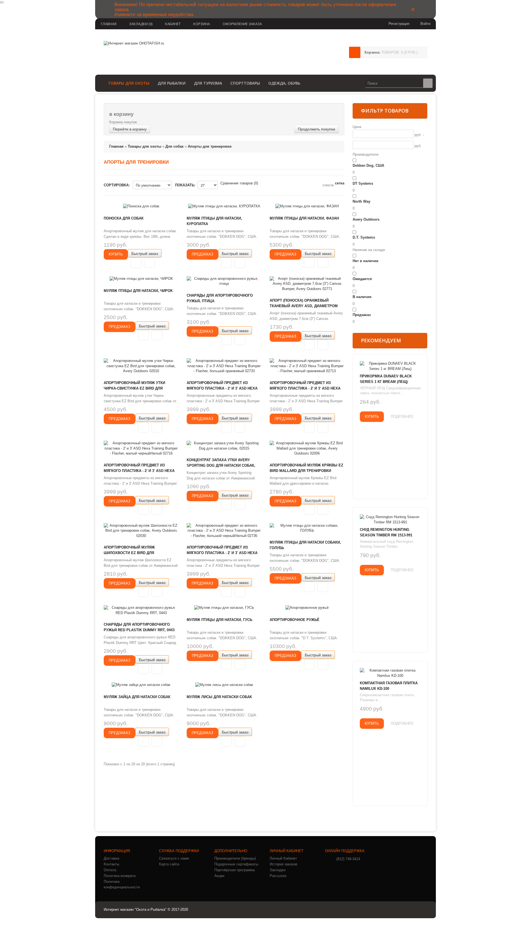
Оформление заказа (242, 23)
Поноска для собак (124, 218)
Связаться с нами (174, 858)
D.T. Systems (364, 237)
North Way (361, 201)
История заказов (283, 864)
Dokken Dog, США (368, 165)
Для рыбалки (172, 83)
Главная (108, 23)
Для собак (174, 146)
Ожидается (362, 279)
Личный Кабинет (283, 858)
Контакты (111, 864)
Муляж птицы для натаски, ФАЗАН (304, 218)
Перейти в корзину (130, 129)
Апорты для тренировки (209, 146)
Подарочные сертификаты (236, 864)
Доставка (111, 858)
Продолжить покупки (316, 129)
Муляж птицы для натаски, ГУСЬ (219, 620)
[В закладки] (136, 262)
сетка (339, 183)
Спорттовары (245, 83)
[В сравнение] (149, 262)
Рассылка (278, 876)
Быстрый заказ (144, 253)
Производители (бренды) (235, 858)
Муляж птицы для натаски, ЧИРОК (138, 291)
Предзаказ (362, 315)
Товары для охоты (128, 83)
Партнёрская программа (234, 870)
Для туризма (208, 83)
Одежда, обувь (284, 83)
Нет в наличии (365, 261)
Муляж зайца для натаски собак (137, 697)
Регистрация (399, 24)
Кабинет (173, 23)
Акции (219, 876)
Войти (425, 24)
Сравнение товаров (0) (239, 183)
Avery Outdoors (366, 219)
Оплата (110, 870)
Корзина (201, 23)
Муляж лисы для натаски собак (219, 697)
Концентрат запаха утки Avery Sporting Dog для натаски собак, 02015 (221, 465)
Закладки (277, 870)
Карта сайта (169, 864)
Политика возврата (120, 876)
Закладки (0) (140, 23)
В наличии (362, 297)
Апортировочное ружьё (294, 620)
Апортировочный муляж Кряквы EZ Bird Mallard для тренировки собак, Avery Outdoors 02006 (306, 470)
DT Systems (363, 183)
